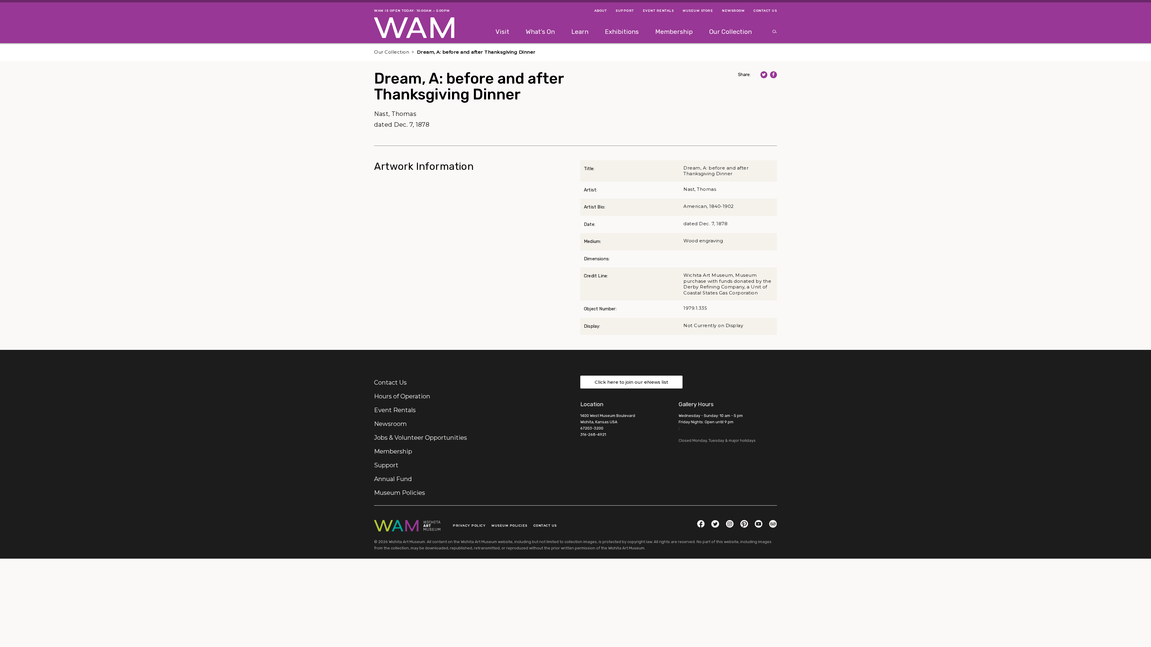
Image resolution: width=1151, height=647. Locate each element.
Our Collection (391, 52)
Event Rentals (395, 410)
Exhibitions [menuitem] (622, 31)
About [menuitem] (600, 11)
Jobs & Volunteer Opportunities (420, 437)
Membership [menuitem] (674, 31)
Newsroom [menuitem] (733, 11)
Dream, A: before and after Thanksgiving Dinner (476, 52)
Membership (393, 451)
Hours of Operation (402, 396)
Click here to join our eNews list (631, 382)
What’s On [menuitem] (540, 31)
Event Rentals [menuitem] (658, 11)
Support (386, 465)
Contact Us (390, 382)
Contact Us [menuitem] (765, 11)
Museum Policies (399, 492)
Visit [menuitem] (502, 31)
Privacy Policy (469, 525)
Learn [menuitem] (579, 31)
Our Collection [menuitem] (730, 31)
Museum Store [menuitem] (698, 11)
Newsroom (390, 423)
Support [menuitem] (625, 11)
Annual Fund (393, 479)
